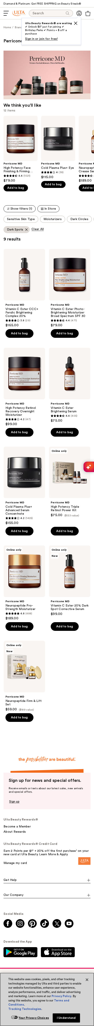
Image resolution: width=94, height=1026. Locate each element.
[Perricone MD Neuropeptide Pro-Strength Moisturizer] (24, 582)
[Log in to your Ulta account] (79, 13)
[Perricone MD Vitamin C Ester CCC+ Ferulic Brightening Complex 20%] (24, 288)
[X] (75, 23)
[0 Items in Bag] (88, 13)
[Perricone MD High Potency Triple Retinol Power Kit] (69, 482)
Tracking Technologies (24, 1009)
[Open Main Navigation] (6, 13)
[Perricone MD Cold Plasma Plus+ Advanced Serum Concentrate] (24, 486)
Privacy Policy (61, 996)
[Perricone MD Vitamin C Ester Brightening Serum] (69, 385)
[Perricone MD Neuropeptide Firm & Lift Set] (24, 676)
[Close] (87, 980)
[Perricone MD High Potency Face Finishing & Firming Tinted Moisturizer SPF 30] (20, 149)
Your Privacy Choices (34, 1017)
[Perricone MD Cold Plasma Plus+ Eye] (58, 147)
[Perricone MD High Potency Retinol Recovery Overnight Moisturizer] (24, 387)
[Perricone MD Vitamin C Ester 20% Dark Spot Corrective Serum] (69, 580)
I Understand (66, 1017)
